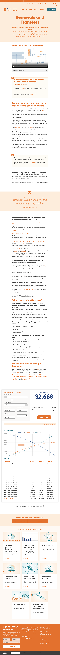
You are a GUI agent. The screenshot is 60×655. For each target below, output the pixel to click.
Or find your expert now (37, 521)
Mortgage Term (7, 407)
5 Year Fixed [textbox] (7, 410)
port (20, 248)
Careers (42, 638)
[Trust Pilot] (47, 4)
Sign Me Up (12, 646)
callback (24, 129)
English (5, 3)
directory (31, 127)
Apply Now (44, 417)
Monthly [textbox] (19, 410)
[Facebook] (40, 4)
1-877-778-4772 (54, 4)
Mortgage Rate (7, 402)
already (15, 90)
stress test (27, 87)
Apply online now (20, 521)
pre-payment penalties (25, 180)
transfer (32, 258)
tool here (40, 157)
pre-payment (29, 246)
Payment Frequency (21, 407)
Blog (35, 3)
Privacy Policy (43, 640)
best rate (36, 146)
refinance (14, 230)
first (38, 369)
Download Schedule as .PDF (49, 424)
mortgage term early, (28, 289)
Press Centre (43, 639)
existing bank (44, 116)
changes (24, 275)
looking (33, 162)
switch (42, 229)
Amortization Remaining (7, 414)
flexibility (31, 254)
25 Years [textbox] (7, 417)
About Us (31, 3)
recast (41, 246)
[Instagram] (38, 4)
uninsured (22, 88)
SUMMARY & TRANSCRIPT (19, 70)
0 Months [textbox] (20, 415)
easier (17, 116)
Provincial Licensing (44, 642)
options (42, 110)
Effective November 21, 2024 (20, 84)
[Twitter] (43, 4)
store (20, 379)
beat (23, 243)
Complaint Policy (44, 643)
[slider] (12, 400)
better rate (25, 136)
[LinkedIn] (45, 4)
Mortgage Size (7, 394)
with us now (17, 127)
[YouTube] (42, 4)
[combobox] (9, 410)
